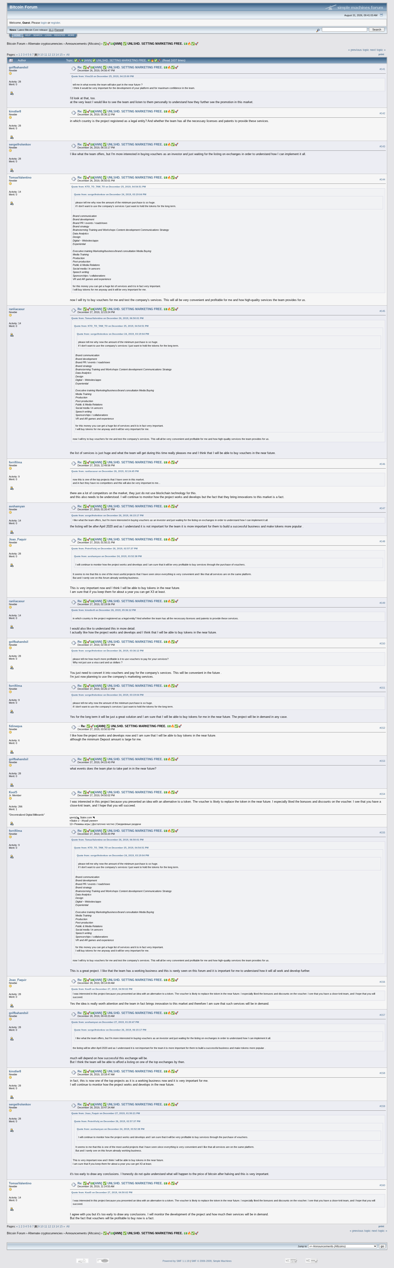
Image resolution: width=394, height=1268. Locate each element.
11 (45, 54)
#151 (382, 687)
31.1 (51, 30)
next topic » (378, 50)
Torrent (59, 30)
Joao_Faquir (17, 539)
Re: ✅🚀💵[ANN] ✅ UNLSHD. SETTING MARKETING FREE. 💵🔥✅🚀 (128, 67)
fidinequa (15, 726)
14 (57, 54)
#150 (382, 643)
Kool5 (13, 792)
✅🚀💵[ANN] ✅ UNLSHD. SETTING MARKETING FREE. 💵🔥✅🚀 (150, 43)
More (71, 35)
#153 (382, 761)
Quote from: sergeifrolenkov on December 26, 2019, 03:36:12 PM (107, 650)
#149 (382, 603)
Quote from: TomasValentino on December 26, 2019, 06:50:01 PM (107, 318)
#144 (382, 179)
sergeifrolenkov (20, 144)
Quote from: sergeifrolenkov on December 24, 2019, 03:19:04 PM (110, 194)
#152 (382, 728)
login (44, 22)
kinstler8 (15, 111)
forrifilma (15, 462)
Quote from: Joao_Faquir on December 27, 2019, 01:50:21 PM (105, 1113)
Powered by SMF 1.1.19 (176, 1261)
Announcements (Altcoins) (82, 43)
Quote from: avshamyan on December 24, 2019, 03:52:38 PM (108, 556)
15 (61, 54)
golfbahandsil (18, 67)
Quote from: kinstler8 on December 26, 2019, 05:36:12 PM (103, 610)
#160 (382, 1185)
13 (53, 54)
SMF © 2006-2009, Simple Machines (211, 1261)
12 (49, 54)
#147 (382, 508)
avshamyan (17, 506)
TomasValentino (20, 177)
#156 (382, 981)
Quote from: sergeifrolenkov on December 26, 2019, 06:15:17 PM (107, 515)
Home (17, 35)
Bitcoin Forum (16, 43)
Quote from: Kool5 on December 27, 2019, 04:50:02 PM (101, 989)
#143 (382, 146)
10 (42, 54)
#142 (382, 113)
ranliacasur (17, 309)
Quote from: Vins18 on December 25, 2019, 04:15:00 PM (102, 76)
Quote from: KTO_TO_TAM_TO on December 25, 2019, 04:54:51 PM (108, 186)
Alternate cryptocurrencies (45, 43)
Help (28, 35)
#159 (382, 1106)
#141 (382, 69)
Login (48, 35)
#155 (382, 832)
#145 (382, 311)
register (55, 22)
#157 (382, 1015)
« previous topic (358, 50)
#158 (382, 1073)
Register (59, 35)
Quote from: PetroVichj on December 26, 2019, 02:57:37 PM (104, 548)
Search (37, 35)
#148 (382, 541)
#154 (382, 794)
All (68, 54)
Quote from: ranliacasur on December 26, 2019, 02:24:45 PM (105, 471)
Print (381, 54)
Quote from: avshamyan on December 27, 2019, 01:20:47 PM (105, 1022)
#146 (382, 464)
